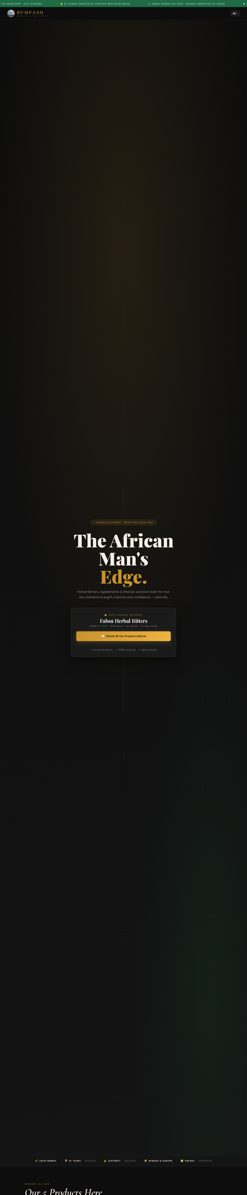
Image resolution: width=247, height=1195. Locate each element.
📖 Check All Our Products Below (123, 636)
